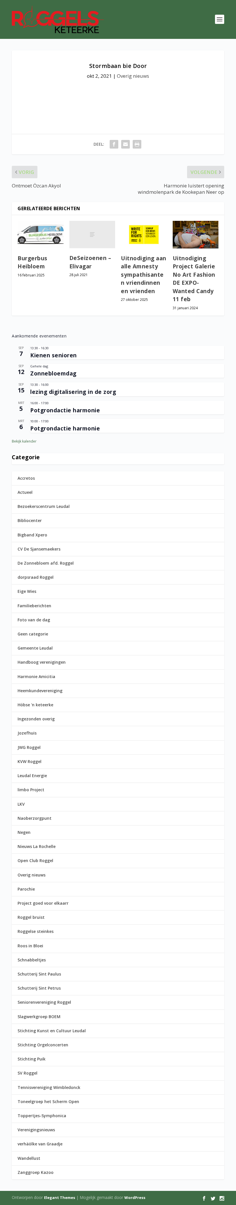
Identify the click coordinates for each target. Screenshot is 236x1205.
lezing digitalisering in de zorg (73, 392)
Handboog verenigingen (42, 662)
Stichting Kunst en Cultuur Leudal (52, 1030)
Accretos (26, 478)
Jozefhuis (27, 733)
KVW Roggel (29, 761)
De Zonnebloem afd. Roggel (46, 563)
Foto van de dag (34, 620)
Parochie (26, 889)
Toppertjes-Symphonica (42, 1115)
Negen (24, 832)
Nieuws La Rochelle (37, 846)
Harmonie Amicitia (36, 676)
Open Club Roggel (35, 860)
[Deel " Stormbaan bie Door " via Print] (137, 144)
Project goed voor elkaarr (43, 903)
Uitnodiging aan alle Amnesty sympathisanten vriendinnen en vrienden (143, 275)
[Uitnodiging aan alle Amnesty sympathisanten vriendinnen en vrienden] (144, 234)
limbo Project (31, 789)
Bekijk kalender (24, 441)
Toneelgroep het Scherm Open (48, 1101)
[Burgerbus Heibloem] (41, 234)
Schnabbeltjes (32, 960)
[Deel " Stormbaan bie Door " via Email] (125, 144)
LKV (21, 804)
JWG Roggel (29, 747)
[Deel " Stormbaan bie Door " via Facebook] (114, 144)
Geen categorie (33, 634)
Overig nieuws (133, 76)
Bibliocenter (30, 520)
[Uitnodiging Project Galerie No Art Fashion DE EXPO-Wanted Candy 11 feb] (196, 234)
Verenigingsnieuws (36, 1129)
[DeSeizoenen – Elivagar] (92, 234)
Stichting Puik (31, 1059)
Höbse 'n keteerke (35, 704)
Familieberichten (34, 605)
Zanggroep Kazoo (36, 1172)
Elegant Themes (59, 1197)
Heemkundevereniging (40, 690)
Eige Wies (27, 591)
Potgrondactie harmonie (65, 410)
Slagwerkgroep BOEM (39, 1016)
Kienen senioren (53, 355)
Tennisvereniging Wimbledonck (49, 1087)
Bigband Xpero (32, 535)
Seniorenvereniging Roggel (44, 1002)
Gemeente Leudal (35, 648)
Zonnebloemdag (53, 373)
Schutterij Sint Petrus (39, 988)
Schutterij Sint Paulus (39, 974)
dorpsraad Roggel (36, 577)
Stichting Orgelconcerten (43, 1045)
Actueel (25, 492)
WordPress (134, 1197)
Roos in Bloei (30, 945)
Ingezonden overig (36, 719)
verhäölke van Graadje (40, 1144)
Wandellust (29, 1158)
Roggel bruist (31, 917)
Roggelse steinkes (36, 931)
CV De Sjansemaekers (39, 549)
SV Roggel (27, 1073)
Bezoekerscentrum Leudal (44, 506)
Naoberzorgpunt (35, 818)
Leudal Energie (32, 775)
